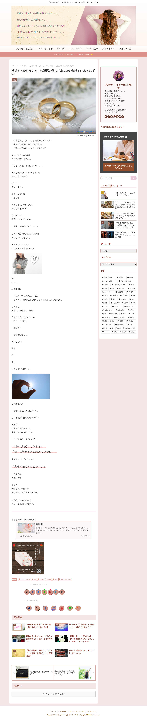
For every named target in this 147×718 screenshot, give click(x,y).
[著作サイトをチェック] (29, 608)
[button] (62, 592)
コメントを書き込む (54, 694)
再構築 (49, 579)
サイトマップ (91, 711)
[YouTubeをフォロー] (61, 608)
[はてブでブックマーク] (38, 592)
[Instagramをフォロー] (53, 608)
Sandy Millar (89, 132)
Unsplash (79, 132)
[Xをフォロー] (37, 608)
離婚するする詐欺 (66, 579)
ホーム (53, 711)
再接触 (42, 579)
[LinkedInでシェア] (56, 592)
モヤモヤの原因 (25, 579)
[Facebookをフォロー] (45, 608)
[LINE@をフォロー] (70, 608)
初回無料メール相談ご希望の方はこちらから (118, 167)
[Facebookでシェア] (32, 592)
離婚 (15, 579)
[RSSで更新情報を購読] (78, 608)
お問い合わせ (62, 711)
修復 (34, 579)
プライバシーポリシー (76, 711)
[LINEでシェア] (44, 592)
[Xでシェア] (27, 592)
